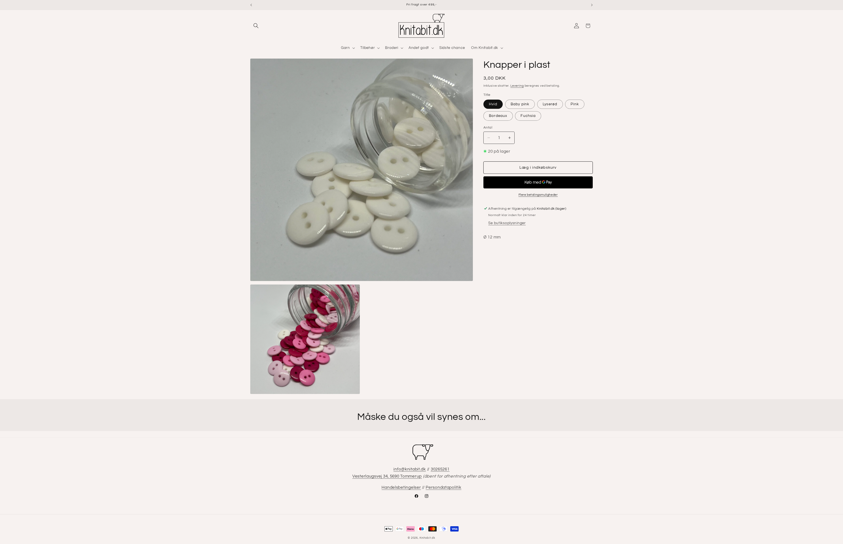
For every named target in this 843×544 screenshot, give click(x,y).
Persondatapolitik (443, 487)
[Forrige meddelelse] (251, 5)
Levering (517, 85)
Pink (575, 104)
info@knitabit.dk (409, 469)
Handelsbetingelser (401, 487)
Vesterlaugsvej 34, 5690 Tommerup (387, 476)
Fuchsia (528, 116)
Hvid (493, 104)
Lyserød (550, 104)
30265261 (440, 469)
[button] (256, 26)
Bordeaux (498, 116)
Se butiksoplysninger (507, 223)
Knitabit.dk (427, 537)
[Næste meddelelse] (592, 5)
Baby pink (520, 104)
